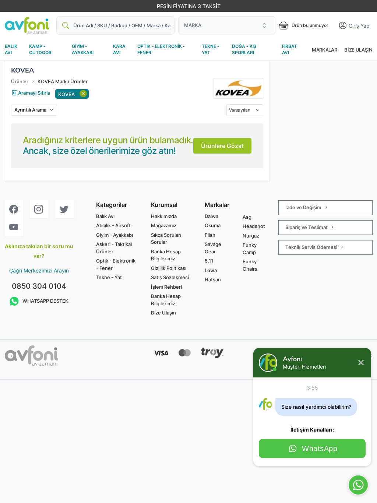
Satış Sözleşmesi (170, 277)
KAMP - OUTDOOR (40, 49)
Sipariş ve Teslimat (307, 227)
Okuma (213, 225)
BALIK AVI (11, 49)
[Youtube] (14, 227)
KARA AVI (119, 49)
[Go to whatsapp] (358, 485)
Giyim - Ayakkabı (114, 235)
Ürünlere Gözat (222, 146)
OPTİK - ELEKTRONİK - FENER (161, 49)
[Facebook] (14, 209)
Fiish (210, 235)
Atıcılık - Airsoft (113, 225)
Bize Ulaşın (358, 50)
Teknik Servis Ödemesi (311, 247)
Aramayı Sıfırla (33, 93)
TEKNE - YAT (210, 49)
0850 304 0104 (39, 286)
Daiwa (211, 216)
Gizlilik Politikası (168, 268)
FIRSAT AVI (289, 49)
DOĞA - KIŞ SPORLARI (244, 49)
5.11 (209, 261)
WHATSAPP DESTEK (45, 301)
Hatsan (213, 279)
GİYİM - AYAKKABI (83, 49)
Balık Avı (105, 216)
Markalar (324, 50)
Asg (247, 217)
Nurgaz (251, 236)
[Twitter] (64, 209)
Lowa (211, 270)
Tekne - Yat (109, 277)
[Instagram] (39, 209)
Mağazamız (163, 225)
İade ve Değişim (304, 207)
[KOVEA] (238, 88)
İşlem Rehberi (166, 287)
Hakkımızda (164, 216)
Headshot (254, 226)
